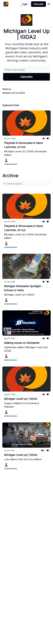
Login (24, 4)
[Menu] (49, 3)
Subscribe (38, 4)
